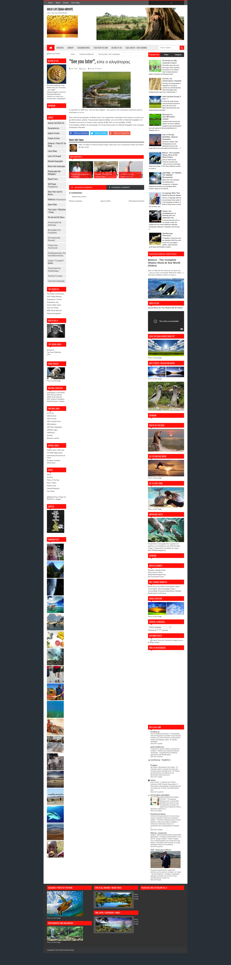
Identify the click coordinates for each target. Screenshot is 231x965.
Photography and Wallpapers (54, 172)
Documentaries (83, 47)
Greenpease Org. (53, 302)
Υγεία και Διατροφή (56, 280)
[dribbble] (171, 2)
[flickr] (166, 2)
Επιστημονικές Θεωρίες (54, 239)
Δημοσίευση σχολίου (79, 196)
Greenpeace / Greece (54, 299)
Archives (60, 47)
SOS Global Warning (54, 296)
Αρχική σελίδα (105, 201)
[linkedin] (176, 2)
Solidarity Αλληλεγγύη (57, 199)
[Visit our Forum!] (53, 53)
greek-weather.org (157, 747)
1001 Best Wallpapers (54, 427)
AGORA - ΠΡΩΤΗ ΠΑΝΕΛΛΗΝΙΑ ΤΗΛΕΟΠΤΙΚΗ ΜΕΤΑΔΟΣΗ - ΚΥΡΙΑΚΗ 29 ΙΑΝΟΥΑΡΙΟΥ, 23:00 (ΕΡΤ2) (166, 837)
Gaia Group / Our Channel (136, 47)
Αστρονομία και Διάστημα (54, 223)
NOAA (150, 586)
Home (50, 3)
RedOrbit (178, 591)
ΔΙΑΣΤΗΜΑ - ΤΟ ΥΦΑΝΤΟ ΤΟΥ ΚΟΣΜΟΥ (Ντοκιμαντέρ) (171, 175)
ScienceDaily (152, 589)
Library (70, 47)
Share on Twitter (100, 133)
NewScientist (152, 593)
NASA (162, 586)
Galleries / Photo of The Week (57, 144)
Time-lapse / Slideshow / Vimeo (57, 210)
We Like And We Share (56, 217)
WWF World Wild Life (54, 310)
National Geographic (55, 161)
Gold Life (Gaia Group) (60, 9)
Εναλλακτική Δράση (158, 814)
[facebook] (151, 2)
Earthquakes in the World (55, 393)
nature (160, 589)
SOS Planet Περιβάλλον (53, 185)
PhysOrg (161, 591)
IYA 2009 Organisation (54, 453)
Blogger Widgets (154, 642)
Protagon (154, 765)
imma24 (49, 435)
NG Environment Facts (156, 577)
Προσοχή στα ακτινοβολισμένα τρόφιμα (168, 117)
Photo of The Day (53, 480)
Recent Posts (53, 179)
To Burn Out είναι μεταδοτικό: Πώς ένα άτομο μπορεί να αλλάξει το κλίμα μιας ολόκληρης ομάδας (165, 818)
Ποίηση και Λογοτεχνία (53, 246)
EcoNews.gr (155, 732)
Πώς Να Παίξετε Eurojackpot (160, 734)
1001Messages (52, 430)
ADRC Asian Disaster (54, 397)
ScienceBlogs (153, 591)
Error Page (75, 3)
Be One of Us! (117, 47)
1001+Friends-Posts (54, 421)
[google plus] (181, 2)
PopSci (172, 589)
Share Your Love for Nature (55, 193)
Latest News (52, 151)
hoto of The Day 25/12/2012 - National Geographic (170, 137)
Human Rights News (54, 305)
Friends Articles (54, 138)
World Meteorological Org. (157, 574)
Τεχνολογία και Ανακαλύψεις (54, 269)
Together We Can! (100, 47)
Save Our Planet (52, 308)
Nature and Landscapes (56, 166)
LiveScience (162, 593)
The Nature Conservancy (55, 294)
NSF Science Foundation (55, 399)
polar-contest (155, 782)
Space (177, 586)
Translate (164, 630)
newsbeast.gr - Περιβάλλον (160, 760)
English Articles (54, 133)
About (58, 3)
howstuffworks (170, 591)
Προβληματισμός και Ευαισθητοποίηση (57, 254)
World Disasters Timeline (55, 401)
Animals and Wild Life (56, 122)
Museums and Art (53, 438)
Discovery (156, 586)
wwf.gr (153, 780)
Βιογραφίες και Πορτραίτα (54, 231)
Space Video (52, 204)
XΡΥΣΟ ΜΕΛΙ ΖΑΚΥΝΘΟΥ (160, 795)
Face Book (51, 491)
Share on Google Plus (121, 133)
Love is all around (54, 156)
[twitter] (156, 2)
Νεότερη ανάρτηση (75, 201)
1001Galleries (51, 424)
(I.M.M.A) (50, 413)
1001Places (51, 433)
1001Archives (51, 416)
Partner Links (51, 486)
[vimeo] (161, 2)
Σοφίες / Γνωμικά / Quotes (56, 261)
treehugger (166, 589)
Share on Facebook (81, 133)
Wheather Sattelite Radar (156, 570)
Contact (66, 3)
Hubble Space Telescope (55, 450)
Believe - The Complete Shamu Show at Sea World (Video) (171, 155)
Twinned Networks (53, 488)
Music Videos (51, 483)
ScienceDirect (170, 586)
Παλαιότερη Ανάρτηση (136, 201)
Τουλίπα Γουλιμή (55, 275)
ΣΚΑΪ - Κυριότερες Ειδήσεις (161, 850)
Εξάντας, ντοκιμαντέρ (159, 833)
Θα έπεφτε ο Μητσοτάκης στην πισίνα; (163, 767)
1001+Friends (51, 419)
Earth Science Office (155, 572)
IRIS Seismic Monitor (54, 395)
